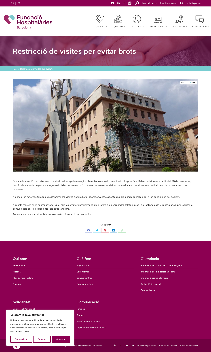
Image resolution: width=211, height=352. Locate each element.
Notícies (81, 309)
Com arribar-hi (148, 290)
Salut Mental (83, 271)
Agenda (80, 315)
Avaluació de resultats (151, 284)
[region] (40, 328)
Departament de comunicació (91, 327)
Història (17, 271)
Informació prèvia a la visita (154, 278)
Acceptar (60, 339)
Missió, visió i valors (23, 278)
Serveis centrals (84, 278)
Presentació (19, 265)
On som (17, 284)
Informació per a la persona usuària (158, 271)
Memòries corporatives (88, 321)
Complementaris (85, 284)
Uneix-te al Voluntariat (24, 309)
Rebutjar (42, 339)
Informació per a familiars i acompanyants (161, 265)
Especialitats (83, 265)
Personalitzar (21, 339)
